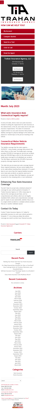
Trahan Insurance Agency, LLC (7, 398)
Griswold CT (22, 224)
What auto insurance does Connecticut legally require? (14, 114)
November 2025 (17, 306)
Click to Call (8, 48)
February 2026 (18, 300)
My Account (8, 31)
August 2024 (17, 333)
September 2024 (18, 332)
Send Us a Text (9, 42)
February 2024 (18, 345)
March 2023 (18, 365)
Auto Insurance (11, 224)
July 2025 (17, 313)
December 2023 (17, 348)
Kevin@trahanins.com (9, 395)
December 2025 (17, 304)
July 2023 (17, 357)
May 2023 (17, 361)
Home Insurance (17, 375)
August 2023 (17, 356)
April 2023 (18, 363)
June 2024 (18, 337)
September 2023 (18, 354)
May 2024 (17, 339)
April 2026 (18, 297)
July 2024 (17, 335)
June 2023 (18, 359)
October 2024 (18, 330)
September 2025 (18, 309)
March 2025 (17, 321)
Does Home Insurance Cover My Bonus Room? (18, 274)
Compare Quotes (10, 37)
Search (18, 249)
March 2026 (17, 298)
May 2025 (17, 317)
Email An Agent (9, 53)
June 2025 (18, 315)
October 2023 (18, 352)
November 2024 (17, 328)
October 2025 (18, 308)
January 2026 (17, 302)
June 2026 (18, 293)
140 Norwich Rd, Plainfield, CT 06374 (9, 392)
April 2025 (18, 319)
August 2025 (17, 311)
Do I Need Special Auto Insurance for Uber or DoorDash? (18, 265)
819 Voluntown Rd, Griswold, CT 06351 (9, 384)
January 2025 (17, 324)
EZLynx (26, 398)
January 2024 (17, 346)
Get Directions (18, 69)
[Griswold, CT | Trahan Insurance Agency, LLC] (18, 13)
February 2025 (18, 322)
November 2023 (17, 350)
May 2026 (17, 295)
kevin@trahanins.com (9, 389)
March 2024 (17, 343)
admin (17, 119)
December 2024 (17, 326)
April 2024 (18, 341)
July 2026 (17, 291)
